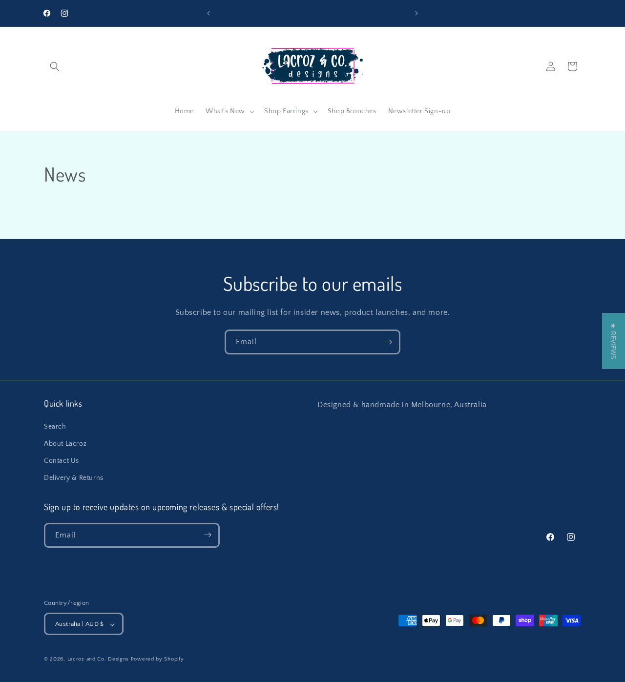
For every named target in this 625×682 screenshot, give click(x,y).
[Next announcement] (416, 13)
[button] (54, 66)
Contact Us (61, 460)
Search (55, 426)
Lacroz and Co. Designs (98, 659)
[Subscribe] (388, 342)
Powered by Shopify (157, 659)
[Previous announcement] (208, 13)
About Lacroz (65, 443)
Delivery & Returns (74, 478)
